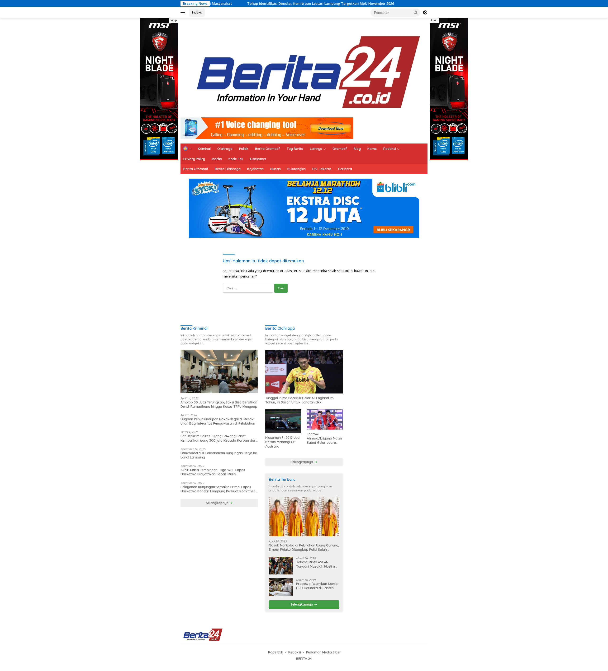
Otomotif (339, 149)
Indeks (197, 12)
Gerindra (345, 169)
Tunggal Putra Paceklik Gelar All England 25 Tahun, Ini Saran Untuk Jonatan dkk (299, 400)
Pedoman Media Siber (323, 652)
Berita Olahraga (228, 169)
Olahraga (225, 149)
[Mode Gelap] (425, 13)
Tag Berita (295, 149)
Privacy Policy (194, 159)
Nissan (275, 169)
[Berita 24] (302, 69)
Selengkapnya (217, 503)
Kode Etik (235, 159)
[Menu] (183, 13)
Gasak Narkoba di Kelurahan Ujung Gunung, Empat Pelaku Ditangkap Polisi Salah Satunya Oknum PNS (304, 547)
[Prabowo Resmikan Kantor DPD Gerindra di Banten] (281, 587)
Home (372, 149)
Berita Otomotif (267, 149)
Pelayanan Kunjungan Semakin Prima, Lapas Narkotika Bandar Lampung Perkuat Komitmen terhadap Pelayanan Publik (218, 489)
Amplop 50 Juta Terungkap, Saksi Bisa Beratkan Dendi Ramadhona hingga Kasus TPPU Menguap (218, 404)
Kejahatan (255, 169)
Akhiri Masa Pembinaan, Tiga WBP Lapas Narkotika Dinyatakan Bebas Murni (212, 472)
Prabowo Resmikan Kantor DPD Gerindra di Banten (317, 586)
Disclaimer (258, 159)
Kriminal (204, 149)
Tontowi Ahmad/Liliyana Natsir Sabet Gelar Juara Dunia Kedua (324, 438)
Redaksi (389, 149)
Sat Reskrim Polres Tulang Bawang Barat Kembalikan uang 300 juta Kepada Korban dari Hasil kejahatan (218, 438)
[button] (415, 12)
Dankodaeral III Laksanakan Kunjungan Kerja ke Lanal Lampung (218, 455)
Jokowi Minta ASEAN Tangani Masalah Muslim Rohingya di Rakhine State (317, 564)
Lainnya (316, 149)
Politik (243, 149)
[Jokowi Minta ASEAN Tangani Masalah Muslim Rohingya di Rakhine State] (281, 565)
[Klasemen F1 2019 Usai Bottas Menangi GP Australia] (283, 421)
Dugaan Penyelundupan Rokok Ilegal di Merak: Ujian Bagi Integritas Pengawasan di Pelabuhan (217, 421)
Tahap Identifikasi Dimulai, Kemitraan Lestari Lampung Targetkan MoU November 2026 (281, 3)
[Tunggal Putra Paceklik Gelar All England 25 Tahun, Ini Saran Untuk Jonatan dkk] (304, 371)
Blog (357, 149)
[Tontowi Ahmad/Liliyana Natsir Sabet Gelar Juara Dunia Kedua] (325, 419)
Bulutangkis (296, 169)
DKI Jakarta (321, 169)
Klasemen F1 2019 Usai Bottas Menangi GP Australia (282, 441)
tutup (174, 20)
